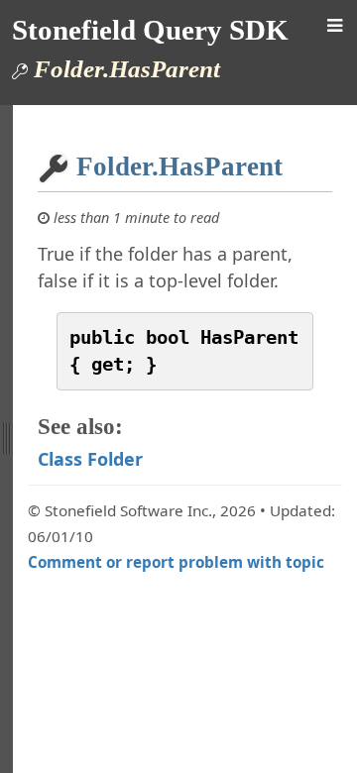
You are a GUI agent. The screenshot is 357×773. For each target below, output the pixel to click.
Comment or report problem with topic (176, 562)
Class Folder (90, 459)
